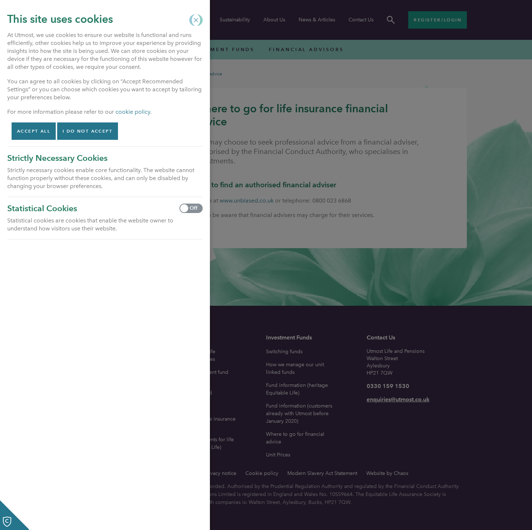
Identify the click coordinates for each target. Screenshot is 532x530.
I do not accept (88, 131)
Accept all (33, 131)
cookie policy (132, 111)
